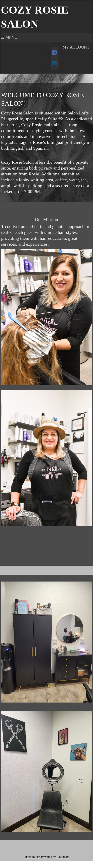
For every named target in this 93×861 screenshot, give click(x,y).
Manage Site (32, 857)
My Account (76, 47)
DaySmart (62, 857)
